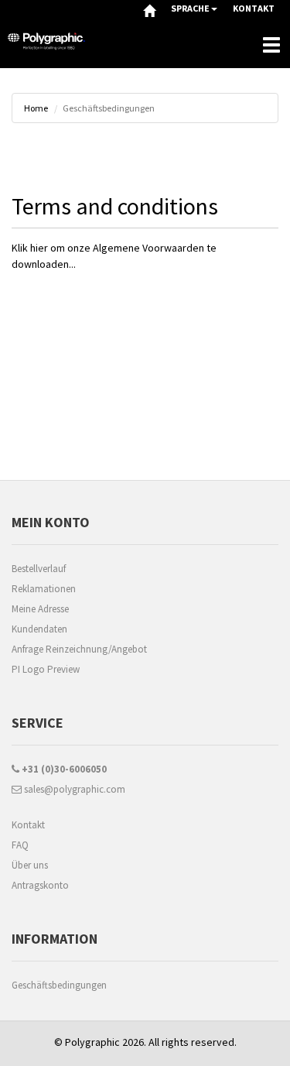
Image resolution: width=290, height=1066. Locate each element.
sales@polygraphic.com (73, 789)
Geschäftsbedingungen (59, 985)
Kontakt (28, 824)
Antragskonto (40, 885)
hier (39, 248)
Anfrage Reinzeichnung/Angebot (79, 649)
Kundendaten (39, 629)
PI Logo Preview (46, 669)
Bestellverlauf (39, 568)
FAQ (20, 845)
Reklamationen (44, 588)
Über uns (30, 865)
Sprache (190, 8)
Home (36, 108)
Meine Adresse (40, 608)
